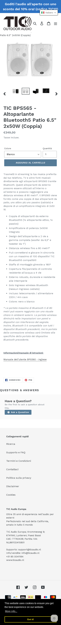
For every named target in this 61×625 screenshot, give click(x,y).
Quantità (47, 148)
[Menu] (55, 23)
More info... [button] (11, 611)
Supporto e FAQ (15, 452)
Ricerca (10, 443)
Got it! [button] (30, 619)
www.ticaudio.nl (15, 560)
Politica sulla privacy (18, 477)
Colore (7, 148)
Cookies (10, 494)
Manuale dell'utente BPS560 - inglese (25, 359)
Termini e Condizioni (18, 460)
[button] (49, 12)
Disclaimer (12, 486)
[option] (15, 91)
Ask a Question (19, 412)
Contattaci (12, 469)
